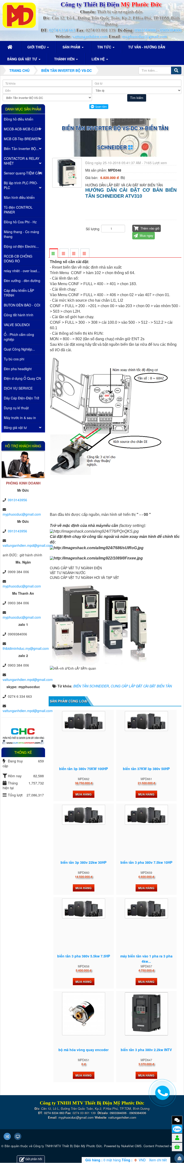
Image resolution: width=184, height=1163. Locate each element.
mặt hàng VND (115, 1159)
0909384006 (171, 30)
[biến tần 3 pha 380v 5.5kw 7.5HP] (84, 908)
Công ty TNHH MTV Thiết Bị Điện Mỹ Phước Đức (67, 1146)
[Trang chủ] (10, 47)
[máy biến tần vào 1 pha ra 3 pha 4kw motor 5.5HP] (146, 908)
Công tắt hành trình (18, 314)
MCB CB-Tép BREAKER (22, 138)
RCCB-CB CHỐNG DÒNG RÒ (18, 258)
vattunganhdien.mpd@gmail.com (28, 545)
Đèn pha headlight (18, 368)
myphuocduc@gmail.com (144, 36)
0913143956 (17, 499)
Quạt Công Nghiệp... (19, 349)
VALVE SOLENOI (17, 324)
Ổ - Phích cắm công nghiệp (19, 337)
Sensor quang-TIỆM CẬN (23, 173)
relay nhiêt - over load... (22, 270)
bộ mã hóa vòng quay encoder (83, 1049)
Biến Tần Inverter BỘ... (21, 148)
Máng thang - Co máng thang (21, 234)
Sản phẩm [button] (72, 47)
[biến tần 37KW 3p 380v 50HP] (146, 721)
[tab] (53, 253)
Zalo (177, 1129)
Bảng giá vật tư (15, 427)
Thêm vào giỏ (149, 228)
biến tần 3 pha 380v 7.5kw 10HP (146, 862)
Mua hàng (83, 794)
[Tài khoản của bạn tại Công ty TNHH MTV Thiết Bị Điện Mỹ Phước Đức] (177, 1137)
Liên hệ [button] (99, 59)
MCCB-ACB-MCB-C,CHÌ (22, 129)
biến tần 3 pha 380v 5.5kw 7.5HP (83, 956)
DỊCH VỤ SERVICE (18, 388)
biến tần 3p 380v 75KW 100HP (83, 768)
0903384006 (145, 30)
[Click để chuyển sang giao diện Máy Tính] (17, 1136)
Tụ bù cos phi (14, 359)
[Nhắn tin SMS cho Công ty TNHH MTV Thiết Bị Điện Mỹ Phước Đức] (177, 1120)
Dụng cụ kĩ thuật (16, 407)
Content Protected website (162, 1146)
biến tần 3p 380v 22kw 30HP (83, 862)
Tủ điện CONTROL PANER (18, 209)
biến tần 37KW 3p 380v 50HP (146, 768)
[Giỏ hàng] (177, 1146)
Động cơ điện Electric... (21, 246)
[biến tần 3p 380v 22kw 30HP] (84, 815)
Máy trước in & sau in (20, 417)
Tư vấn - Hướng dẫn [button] (146, 47)
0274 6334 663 (62, 30)
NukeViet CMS (131, 1146)
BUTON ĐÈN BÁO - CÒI (22, 305)
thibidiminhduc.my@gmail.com (26, 648)
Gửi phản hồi (33, 1159)
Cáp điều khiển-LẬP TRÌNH (19, 293)
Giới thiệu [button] (36, 47)
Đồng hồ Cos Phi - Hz (20, 221)
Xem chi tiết (158, 1159)
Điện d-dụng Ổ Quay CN (22, 378)
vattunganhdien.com (90, 36)
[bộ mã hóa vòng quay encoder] (84, 1013)
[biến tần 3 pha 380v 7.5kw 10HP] (146, 815)
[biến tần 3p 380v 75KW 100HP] (84, 721)
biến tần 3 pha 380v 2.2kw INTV (146, 1049)
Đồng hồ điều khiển (18, 119)
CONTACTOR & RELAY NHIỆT (21, 161)
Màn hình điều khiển (19, 197)
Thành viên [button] (64, 59)
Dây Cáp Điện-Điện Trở (21, 398)
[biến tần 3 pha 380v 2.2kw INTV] (146, 1014)
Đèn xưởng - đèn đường (22, 280)
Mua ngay (146, 235)
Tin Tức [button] (104, 47)
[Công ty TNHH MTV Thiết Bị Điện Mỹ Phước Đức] (19, 14)
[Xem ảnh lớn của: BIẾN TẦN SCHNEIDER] (67, 172)
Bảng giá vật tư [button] (22, 59)
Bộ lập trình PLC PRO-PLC (21, 185)
